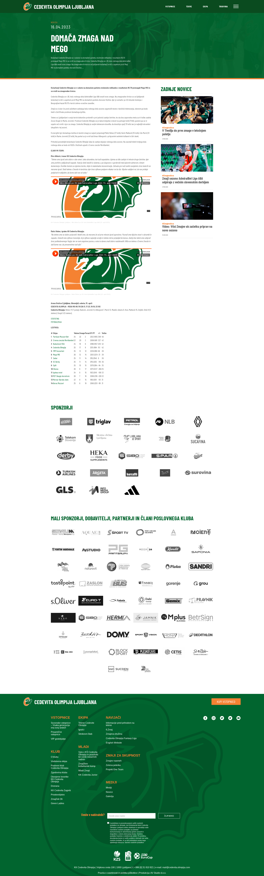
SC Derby (56, 361)
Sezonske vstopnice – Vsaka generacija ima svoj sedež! (61, 725)
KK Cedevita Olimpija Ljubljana (60, 222)
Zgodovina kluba (59, 772)
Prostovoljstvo (58, 794)
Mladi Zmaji (84, 770)
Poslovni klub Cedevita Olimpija (59, 766)
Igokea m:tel (57, 372)
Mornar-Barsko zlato (60, 379)
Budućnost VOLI (59, 343)
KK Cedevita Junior (87, 775)
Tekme (189, 6)
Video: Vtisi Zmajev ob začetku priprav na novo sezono (187, 228)
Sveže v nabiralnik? (93, 814)
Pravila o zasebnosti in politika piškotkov (117, 873)
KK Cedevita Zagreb (61, 790)
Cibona (55, 369)
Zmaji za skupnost (123, 755)
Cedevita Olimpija (59, 347)
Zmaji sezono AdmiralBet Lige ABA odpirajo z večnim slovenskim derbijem (185, 180)
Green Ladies (57, 803)
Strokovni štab (85, 734)
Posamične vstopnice (56, 733)
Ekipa (205, 6)
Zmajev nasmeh (114, 761)
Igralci (81, 729)
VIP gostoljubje (58, 739)
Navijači (113, 717)
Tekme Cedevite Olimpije (86, 724)
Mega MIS (56, 354)
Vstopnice (170, 6)
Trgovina (223, 6)
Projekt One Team (114, 769)
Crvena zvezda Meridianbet (63, 340)
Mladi (83, 746)
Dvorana (55, 786)
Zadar (55, 358)
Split (54, 365)
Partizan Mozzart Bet (61, 336)
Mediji (111, 782)
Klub (55, 751)
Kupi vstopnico (226, 702)
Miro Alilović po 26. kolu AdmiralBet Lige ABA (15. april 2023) (91, 222)
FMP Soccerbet (58, 351)
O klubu (54, 757)
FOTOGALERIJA (56, 322)
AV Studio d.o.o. (158, 873)
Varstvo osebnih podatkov (134, 842)
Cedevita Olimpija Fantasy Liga (121, 738)
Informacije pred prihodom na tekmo (120, 724)
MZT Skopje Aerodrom (61, 376)
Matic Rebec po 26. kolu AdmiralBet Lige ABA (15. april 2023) (91, 294)
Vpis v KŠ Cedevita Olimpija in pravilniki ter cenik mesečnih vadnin (88, 756)
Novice (109, 792)
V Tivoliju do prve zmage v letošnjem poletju (184, 132)
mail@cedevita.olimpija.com (176, 867)
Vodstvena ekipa (59, 761)
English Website (114, 743)
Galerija (110, 796)
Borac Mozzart (58, 383)
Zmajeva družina (114, 734)
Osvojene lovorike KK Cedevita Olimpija (59, 779)
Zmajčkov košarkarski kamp (86, 764)
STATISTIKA (55, 318)
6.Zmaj (109, 729)
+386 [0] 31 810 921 (144, 867)
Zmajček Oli (57, 799)
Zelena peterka (113, 765)
